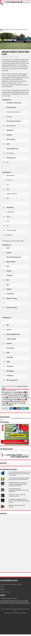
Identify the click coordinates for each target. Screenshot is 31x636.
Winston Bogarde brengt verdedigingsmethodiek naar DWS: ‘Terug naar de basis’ (18, 490)
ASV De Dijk (20, 403)
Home (2, 29)
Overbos (22, 395)
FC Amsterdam (16, 394)
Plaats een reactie (14, 56)
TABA (12, 404)
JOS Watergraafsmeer (17, 401)
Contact (2, 586)
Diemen (9, 394)
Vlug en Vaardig (14, 399)
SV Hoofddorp (25, 394)
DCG (13, 395)
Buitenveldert (7, 392)
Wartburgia (22, 399)
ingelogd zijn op (18, 418)
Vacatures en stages (5, 592)
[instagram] (17, 611)
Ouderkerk (6, 399)
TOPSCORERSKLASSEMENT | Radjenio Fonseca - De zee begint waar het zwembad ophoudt (19, 501)
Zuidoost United (12, 403)
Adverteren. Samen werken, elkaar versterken (11, 584)
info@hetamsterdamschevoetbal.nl (8, 598)
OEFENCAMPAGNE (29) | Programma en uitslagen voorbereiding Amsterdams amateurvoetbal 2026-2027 (18, 484)
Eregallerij (2, 589)
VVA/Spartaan (15, 397)
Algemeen (7, 29)
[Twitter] (15, 611)
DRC (9, 395)
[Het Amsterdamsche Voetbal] (15, 2)
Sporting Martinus (6, 401)
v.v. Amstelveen (15, 392)
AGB (17, 395)
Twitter (3, 388)
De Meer (22, 392)
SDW (28, 397)
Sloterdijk (23, 397)
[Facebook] (13, 611)
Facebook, (19, 386)
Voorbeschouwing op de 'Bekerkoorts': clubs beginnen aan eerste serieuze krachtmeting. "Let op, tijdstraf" (19, 473)
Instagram (24, 386)
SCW (9, 397)
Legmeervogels (5, 404)
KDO (5, 395)
